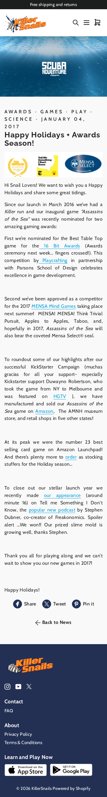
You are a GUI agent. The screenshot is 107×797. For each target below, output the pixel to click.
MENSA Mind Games (54, 306)
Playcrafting (53, 260)
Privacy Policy (18, 734)
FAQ (8, 710)
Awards (18, 111)
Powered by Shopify (71, 788)
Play (79, 111)
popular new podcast (52, 510)
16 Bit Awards (59, 246)
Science (18, 119)
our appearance (62, 495)
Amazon (44, 411)
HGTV (60, 396)
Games (51, 111)
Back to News (56, 622)
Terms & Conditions (23, 742)
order (71, 457)
